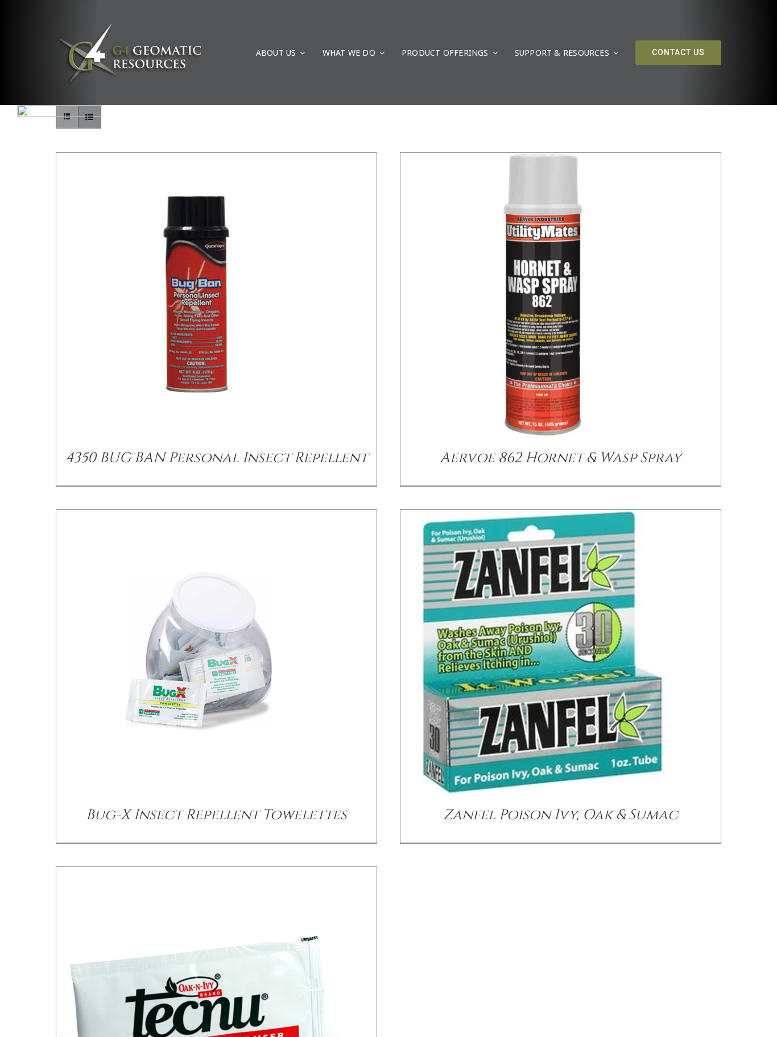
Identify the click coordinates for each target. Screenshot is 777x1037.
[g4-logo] (129, 25)
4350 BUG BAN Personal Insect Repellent (216, 458)
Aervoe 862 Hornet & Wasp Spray (560, 458)
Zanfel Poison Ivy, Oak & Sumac (560, 815)
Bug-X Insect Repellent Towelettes (216, 815)
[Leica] (59, 109)
